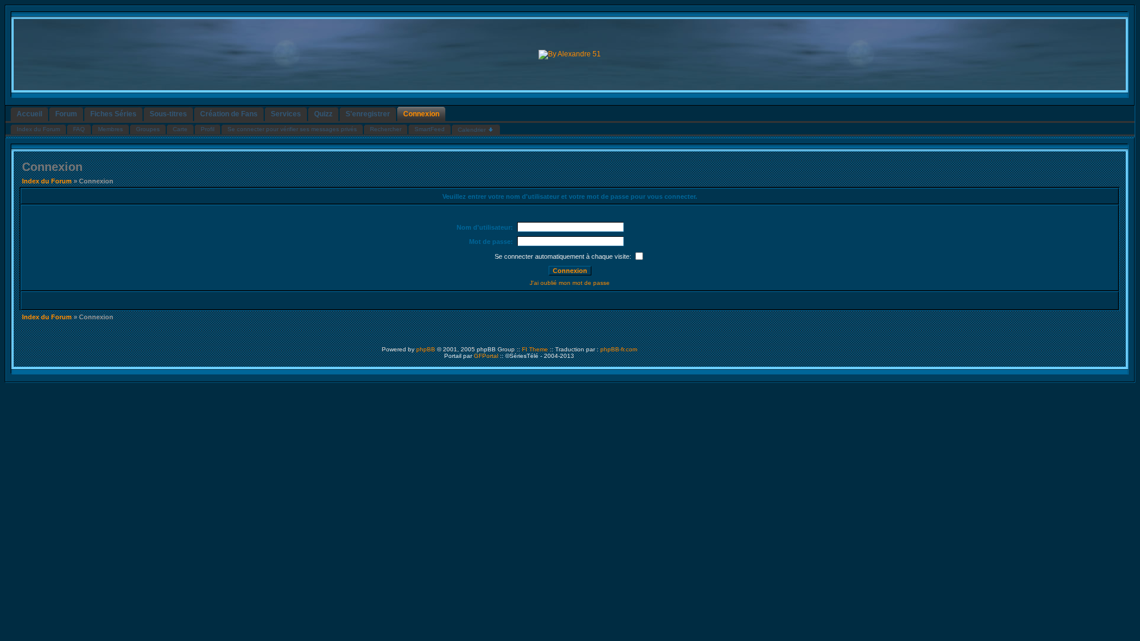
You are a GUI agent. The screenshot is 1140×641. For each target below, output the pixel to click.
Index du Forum (47, 181)
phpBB (425, 349)
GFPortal (486, 356)
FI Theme (535, 349)
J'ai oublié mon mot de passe (570, 283)
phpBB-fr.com (618, 349)
